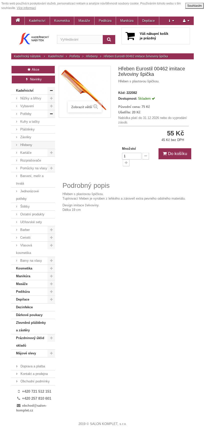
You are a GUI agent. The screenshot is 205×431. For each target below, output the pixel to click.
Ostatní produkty (31, 214)
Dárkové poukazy (29, 315)
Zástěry (25, 137)
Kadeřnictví (37, 21)
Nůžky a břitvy (30, 98)
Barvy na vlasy (30, 260)
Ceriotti (24, 237)
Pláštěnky (27, 129)
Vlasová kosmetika (24, 249)
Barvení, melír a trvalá (30, 179)
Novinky (35, 79)
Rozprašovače (30, 160)
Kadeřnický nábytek (27, 56)
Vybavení (26, 106)
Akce (35, 69)
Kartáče (25, 153)
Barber (24, 230)
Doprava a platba (32, 366)
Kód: (122, 93)
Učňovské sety (30, 222)
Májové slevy (26, 353)
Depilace (148, 21)
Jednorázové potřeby (27, 195)
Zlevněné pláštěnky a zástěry (31, 326)
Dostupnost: (127, 98)
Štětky (24, 206)
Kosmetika (62, 21)
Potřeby (75, 56)
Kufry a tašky (29, 121)
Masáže (84, 21)
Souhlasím (194, 6)
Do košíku (177, 153)
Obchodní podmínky (35, 381)
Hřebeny (92, 56)
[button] (171, 21)
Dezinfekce (24, 307)
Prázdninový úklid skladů (30, 341)
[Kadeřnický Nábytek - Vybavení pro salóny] (34, 38)
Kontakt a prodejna (34, 374)
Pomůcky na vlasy (33, 168)
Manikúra (127, 21)
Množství (129, 149)
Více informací (26, 8)
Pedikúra (105, 21)
